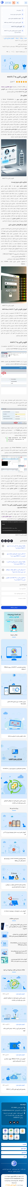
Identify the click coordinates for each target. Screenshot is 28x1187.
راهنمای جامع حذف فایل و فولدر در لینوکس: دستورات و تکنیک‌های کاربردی (15, 886)
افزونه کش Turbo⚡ (10, 1185)
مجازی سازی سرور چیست (16, 14)
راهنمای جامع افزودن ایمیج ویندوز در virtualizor (14, 768)
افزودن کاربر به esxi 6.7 (17, 26)
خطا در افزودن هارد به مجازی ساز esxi (17, 736)
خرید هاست (23, 1169)
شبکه (17, 38)
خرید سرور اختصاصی (6, 1169)
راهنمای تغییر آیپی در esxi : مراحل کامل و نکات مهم (14, 1029)
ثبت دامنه (10, 1171)
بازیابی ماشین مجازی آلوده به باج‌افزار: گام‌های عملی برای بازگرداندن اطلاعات (15, 802)
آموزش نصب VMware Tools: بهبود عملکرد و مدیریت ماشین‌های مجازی (14, 1060)
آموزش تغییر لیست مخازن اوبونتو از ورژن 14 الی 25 (14, 833)
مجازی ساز (20, 10)
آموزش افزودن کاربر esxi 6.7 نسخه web (13, 22)
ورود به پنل (8, 2)
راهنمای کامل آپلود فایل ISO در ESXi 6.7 (15, 1089)
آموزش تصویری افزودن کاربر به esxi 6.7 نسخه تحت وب (13, 31)
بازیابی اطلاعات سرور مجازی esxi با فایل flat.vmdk (16, 703)
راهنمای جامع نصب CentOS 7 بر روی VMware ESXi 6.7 (15, 668)
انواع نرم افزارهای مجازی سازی (15, 18)
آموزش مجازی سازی (9, 38)
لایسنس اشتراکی (16, 1171)
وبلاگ (21, 38)
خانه (25, 38)
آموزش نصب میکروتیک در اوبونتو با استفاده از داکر (15, 912)
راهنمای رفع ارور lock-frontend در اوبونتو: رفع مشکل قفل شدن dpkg (15, 860)
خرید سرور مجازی (16, 1169)
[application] (14, 527)
